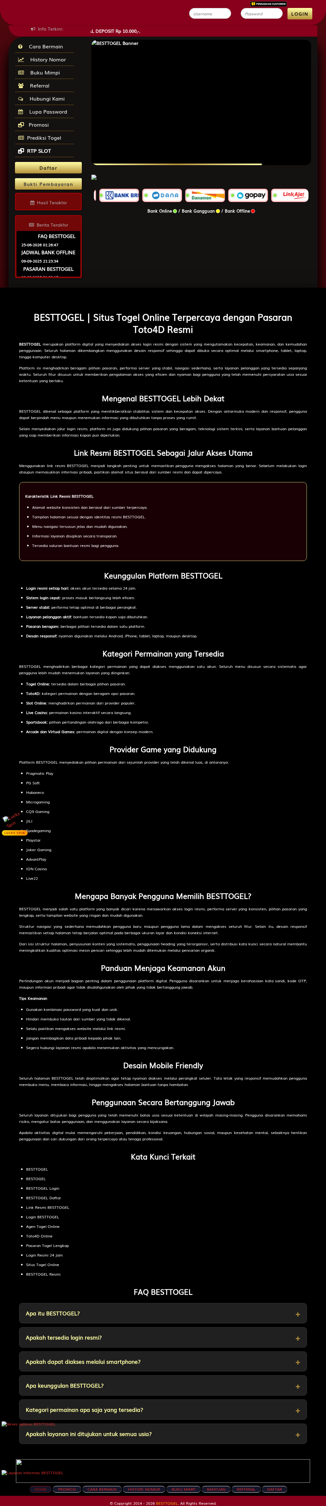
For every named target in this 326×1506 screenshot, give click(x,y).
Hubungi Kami (45, 98)
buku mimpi (183, 1489)
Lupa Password (46, 111)
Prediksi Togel (44, 137)
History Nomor (46, 59)
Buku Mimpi (43, 72)
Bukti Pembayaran (49, 184)
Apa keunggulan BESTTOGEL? (65, 1385)
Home (40, 1489)
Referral (38, 85)
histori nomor (144, 1489)
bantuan (216, 1489)
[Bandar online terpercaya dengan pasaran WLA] (93, 173)
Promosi (38, 124)
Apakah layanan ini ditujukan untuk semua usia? (89, 1434)
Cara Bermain (44, 46)
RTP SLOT (39, 150)
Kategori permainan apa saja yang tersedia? (84, 1409)
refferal (246, 1489)
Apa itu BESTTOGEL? (53, 1313)
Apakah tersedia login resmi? (64, 1337)
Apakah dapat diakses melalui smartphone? (83, 1361)
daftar (274, 1489)
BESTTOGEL (167, 1503)
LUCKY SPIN (14, 833)
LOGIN (299, 14)
